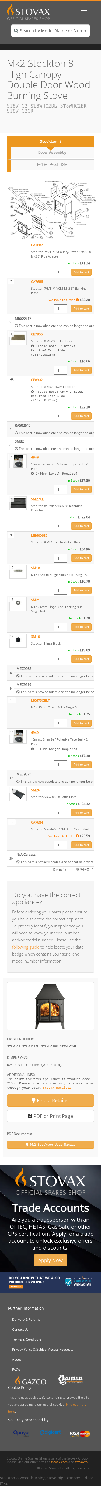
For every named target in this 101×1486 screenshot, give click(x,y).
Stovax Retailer (57, 1088)
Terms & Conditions (27, 1339)
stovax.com (59, 1462)
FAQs (16, 1369)
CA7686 (37, 281)
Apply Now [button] (50, 1260)
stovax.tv (81, 1462)
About (16, 1359)
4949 (35, 457)
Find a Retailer (52, 1100)
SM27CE (37, 499)
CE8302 (37, 380)
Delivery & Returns (26, 1319)
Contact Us (20, 1329)
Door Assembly (52, 152)
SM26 (35, 790)
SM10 (35, 636)
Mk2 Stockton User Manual (51, 1144)
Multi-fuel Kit (52, 165)
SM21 (35, 600)
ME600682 (39, 535)
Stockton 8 (50, 141)
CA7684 (37, 822)
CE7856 (37, 334)
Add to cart (81, 272)
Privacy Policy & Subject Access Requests (42, 1349)
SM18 (35, 568)
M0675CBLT (40, 700)
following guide (25, 947)
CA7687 (37, 245)
